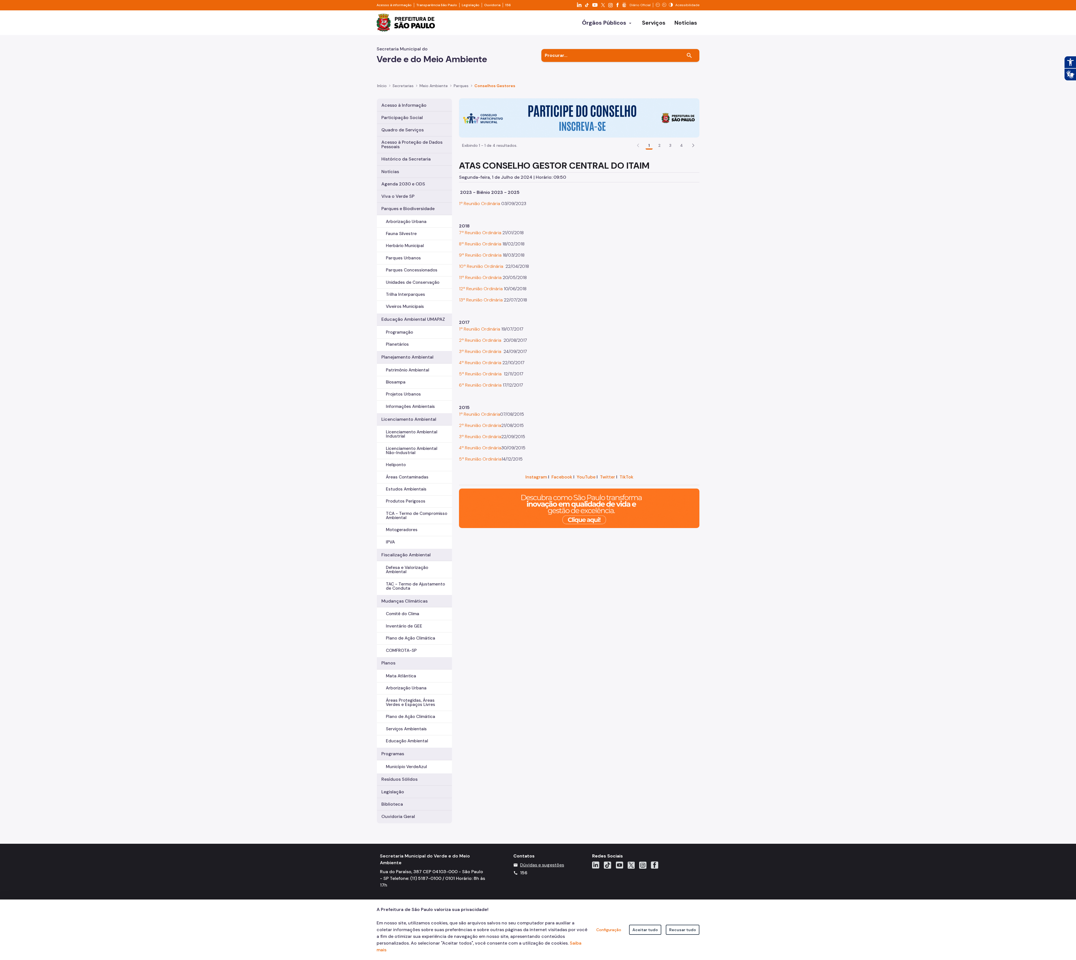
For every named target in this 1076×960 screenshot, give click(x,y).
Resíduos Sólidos (399, 779)
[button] (693, 145)
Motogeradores (402, 530)
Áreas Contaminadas (407, 477)
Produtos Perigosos (405, 501)
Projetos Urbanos (403, 394)
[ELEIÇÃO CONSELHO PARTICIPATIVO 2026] (579, 117)
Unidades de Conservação (412, 282)
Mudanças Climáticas (404, 601)
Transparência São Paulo (436, 5)
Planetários (397, 344)
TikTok (626, 477)
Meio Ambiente (433, 85)
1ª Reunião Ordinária (479, 203)
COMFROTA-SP (401, 650)
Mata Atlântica (401, 676)
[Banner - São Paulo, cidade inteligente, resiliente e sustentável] (579, 508)
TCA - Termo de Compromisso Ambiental (416, 515)
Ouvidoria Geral (398, 816)
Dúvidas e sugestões (542, 865)
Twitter (607, 477)
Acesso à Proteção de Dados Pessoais (411, 144)
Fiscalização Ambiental (406, 555)
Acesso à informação (394, 5)
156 (508, 5)
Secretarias (403, 85)
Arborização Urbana (406, 221)
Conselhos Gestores (494, 85)
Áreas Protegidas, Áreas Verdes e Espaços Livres (410, 702)
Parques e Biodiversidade (408, 208)
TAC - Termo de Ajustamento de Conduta (415, 586)
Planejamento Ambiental (407, 357)
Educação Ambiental (407, 741)
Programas (392, 754)
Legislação (470, 5)
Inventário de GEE (404, 626)
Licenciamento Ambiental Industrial (411, 434)
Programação (399, 332)
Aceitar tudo (645, 929)
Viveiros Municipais (405, 306)
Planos (388, 663)
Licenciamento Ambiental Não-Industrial (411, 450)
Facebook (561, 477)
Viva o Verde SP (397, 196)
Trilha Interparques (405, 294)
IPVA (390, 542)
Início (382, 85)
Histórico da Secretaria (406, 159)
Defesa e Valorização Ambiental (407, 570)
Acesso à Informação (403, 105)
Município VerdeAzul (406, 767)
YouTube (586, 477)
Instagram (536, 477)
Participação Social (402, 117)
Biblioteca (392, 804)
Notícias (390, 172)
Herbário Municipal (405, 245)
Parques (461, 85)
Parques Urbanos (403, 258)
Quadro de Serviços (402, 130)
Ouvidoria (492, 5)
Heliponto (396, 465)
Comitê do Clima (402, 614)
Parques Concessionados (411, 270)
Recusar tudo (682, 929)
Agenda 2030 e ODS (403, 184)
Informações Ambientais (410, 406)
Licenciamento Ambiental (408, 419)
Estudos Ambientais (406, 489)
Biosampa (395, 382)
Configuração (608, 929)
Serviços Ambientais (406, 729)
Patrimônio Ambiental (407, 370)
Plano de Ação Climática (410, 638)
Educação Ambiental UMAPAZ (413, 319)
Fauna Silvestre (401, 233)
